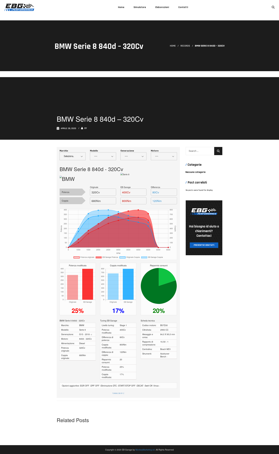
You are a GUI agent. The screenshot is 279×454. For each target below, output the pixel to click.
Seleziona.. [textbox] (69, 156)
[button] (273, 7)
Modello (94, 151)
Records (185, 45)
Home (173, 45)
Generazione (127, 151)
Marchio (64, 151)
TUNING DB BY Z (118, 393)
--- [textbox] (95, 156)
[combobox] (73, 156)
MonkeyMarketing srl (145, 449)
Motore (155, 151)
